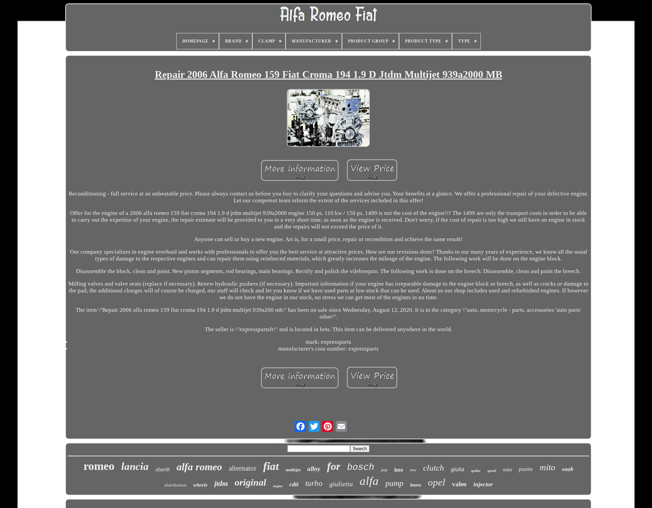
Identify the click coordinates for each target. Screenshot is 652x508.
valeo (459, 484)
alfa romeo (199, 466)
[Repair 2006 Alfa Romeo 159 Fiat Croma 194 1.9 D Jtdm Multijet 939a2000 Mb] (328, 119)
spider (476, 471)
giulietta (341, 484)
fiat (271, 466)
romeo (99, 466)
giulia (457, 469)
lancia (135, 466)
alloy (313, 468)
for (333, 466)
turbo (314, 483)
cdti (293, 484)
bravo (415, 485)
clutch (433, 467)
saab (568, 469)
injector (483, 484)
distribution (175, 485)
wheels (200, 485)
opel (436, 482)
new (413, 470)
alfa (369, 481)
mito (547, 467)
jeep (384, 470)
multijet (293, 469)
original (250, 482)
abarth (163, 469)
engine (278, 486)
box (398, 470)
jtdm (221, 483)
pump (394, 483)
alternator (242, 468)
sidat (507, 469)
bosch (360, 467)
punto (526, 469)
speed (491, 471)
